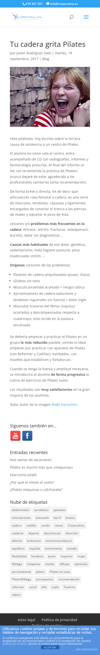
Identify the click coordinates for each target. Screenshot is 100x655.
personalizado (21, 572)
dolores (17, 541)
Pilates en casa (60, 572)
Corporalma (76, 525)
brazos (70, 518)
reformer (18, 587)
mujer (81, 556)
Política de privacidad (59, 619)
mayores (67, 556)
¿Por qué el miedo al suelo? (32, 482)
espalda (34, 548)
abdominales (20, 510)
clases (59, 525)
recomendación (68, 579)
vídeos (16, 595)
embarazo (34, 541)
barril (57, 518)
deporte (33, 533)
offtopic (64, 564)
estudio (72, 548)
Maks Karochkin (64, 404)
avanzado (42, 518)
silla (44, 587)
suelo (55, 587)
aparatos (59, 510)
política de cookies (14, 644)
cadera (16, 525)
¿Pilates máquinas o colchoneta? (36, 489)
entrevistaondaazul (59, 541)
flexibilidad (19, 556)
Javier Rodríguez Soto (34, 53)
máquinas (33, 564)
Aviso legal (26, 619)
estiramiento (53, 548)
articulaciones (21, 518)
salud (32, 587)
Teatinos (69, 587)
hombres (37, 556)
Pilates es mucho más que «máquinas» (41, 467)
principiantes (44, 579)
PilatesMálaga (21, 579)
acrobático (41, 510)
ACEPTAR (50, 647)
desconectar (52, 533)
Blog (45, 58)
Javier (52, 556)
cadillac (31, 525)
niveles (50, 564)
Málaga (17, 564)
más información (87, 649)
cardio (45, 525)
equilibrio (18, 548)
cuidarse (18, 533)
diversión (72, 533)
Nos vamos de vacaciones (30, 459)
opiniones (81, 564)
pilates (40, 572)
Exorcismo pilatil (23, 474)
